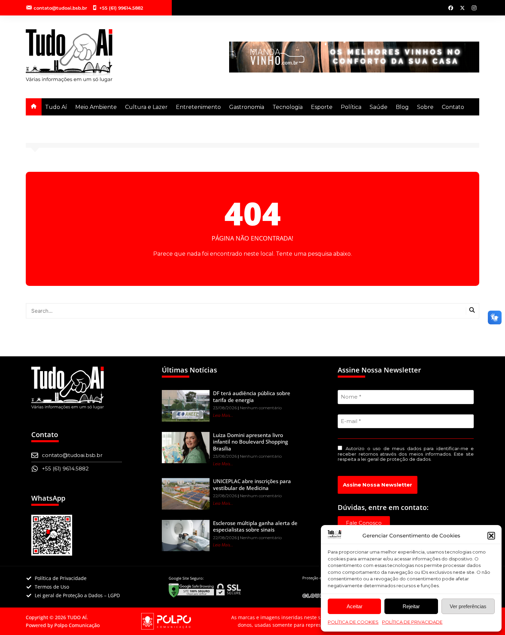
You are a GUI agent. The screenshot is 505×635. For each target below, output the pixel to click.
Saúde (379, 107)
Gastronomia (246, 107)
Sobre (425, 107)
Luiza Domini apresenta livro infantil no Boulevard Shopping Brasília (250, 442)
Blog (402, 107)
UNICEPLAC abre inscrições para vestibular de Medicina (252, 484)
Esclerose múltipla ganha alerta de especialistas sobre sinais (255, 526)
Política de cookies (353, 622)
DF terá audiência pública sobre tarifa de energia (251, 396)
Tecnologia (287, 107)
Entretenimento (198, 107)
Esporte (322, 107)
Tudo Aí (56, 107)
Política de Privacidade (412, 622)
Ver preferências (468, 606)
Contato (453, 107)
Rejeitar (411, 606)
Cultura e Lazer (146, 107)
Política (351, 107)
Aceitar (354, 606)
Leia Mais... (223, 415)
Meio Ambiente (96, 107)
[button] (491, 535)
